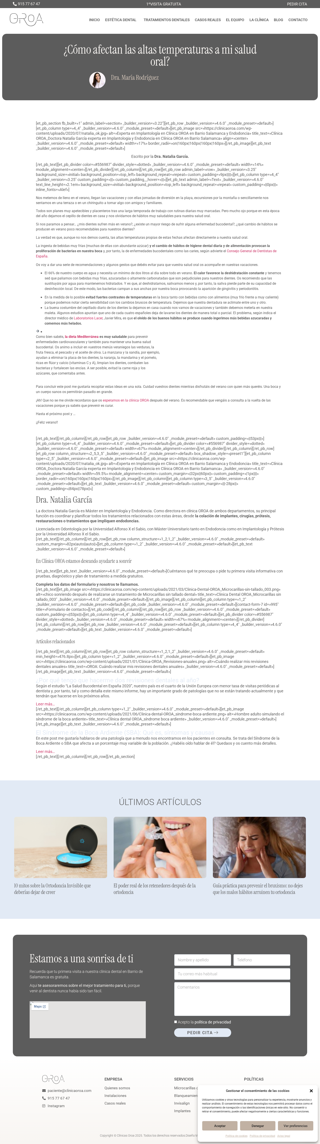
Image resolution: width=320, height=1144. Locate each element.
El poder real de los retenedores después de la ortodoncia (155, 889)
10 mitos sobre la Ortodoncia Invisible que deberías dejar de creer (52, 889)
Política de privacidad (262, 1135)
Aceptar (220, 1126)
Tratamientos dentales (167, 20)
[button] (311, 1091)
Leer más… (45, 704)
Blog (278, 20)
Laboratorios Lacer (88, 318)
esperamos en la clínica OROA (126, 400)
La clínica (259, 20)
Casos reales (208, 20)
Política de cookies (237, 1135)
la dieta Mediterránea (82, 337)
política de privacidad (213, 1022)
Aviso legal (283, 1135)
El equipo (235, 20)
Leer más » (20, 898)
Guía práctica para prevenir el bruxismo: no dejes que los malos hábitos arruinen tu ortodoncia (258, 889)
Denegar (258, 1126)
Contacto (298, 20)
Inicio (94, 20)
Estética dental (120, 20)
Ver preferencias (296, 1126)
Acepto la (204, 1022)
